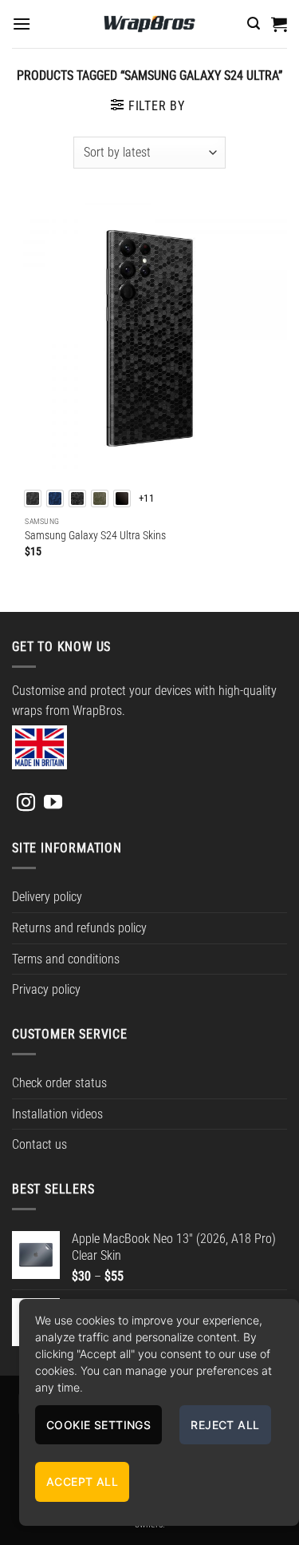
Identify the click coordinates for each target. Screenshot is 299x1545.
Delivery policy (47, 896)
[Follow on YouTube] (53, 803)
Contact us (39, 1144)
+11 (146, 498)
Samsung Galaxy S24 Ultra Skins (95, 535)
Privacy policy (46, 989)
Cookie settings (98, 1425)
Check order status (59, 1082)
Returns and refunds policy (79, 927)
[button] (21, 23)
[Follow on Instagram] (26, 803)
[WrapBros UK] (150, 24)
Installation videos (57, 1114)
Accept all (82, 1481)
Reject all (225, 1425)
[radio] (33, 498)
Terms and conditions (66, 959)
